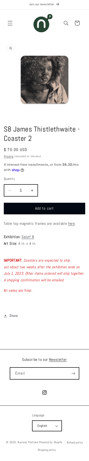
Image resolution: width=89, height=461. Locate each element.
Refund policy (75, 442)
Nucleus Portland (28, 442)
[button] (10, 23)
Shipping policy (47, 450)
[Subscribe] (73, 373)
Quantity (9, 179)
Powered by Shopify (50, 442)
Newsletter (58, 359)
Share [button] (13, 316)
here (71, 223)
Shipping (9, 156)
